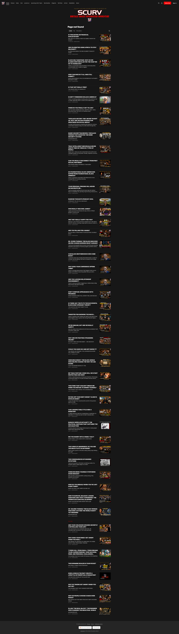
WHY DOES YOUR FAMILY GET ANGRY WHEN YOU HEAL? (81, 538)
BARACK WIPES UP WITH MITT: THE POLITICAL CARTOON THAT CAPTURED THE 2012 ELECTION (83, 424)
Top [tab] (74, 30)
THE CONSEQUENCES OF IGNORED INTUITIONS (79, 460)
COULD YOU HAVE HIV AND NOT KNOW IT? (82, 349)
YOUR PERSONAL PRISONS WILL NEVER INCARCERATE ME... (81, 187)
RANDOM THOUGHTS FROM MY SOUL (80, 199)
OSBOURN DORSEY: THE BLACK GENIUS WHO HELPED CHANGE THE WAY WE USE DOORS (82, 362)
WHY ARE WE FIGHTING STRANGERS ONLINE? (80, 339)
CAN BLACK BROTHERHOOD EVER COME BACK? (81, 255)
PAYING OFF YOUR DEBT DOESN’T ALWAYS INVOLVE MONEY (82, 398)
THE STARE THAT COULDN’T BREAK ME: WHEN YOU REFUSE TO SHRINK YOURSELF (82, 386)
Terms (92, 624)
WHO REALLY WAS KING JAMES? (79, 209)
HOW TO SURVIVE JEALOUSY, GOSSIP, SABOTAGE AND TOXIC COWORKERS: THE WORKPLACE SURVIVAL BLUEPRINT (82, 497)
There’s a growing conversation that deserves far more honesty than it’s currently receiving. (81, 178)
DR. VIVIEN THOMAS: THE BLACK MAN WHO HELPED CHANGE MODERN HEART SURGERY (83, 242)
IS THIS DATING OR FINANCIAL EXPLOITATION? (78, 35)
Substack (82, 631)
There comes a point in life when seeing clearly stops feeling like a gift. (82, 451)
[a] (105, 37)
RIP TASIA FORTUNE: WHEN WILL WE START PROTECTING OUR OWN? (83, 374)
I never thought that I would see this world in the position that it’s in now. (82, 401)
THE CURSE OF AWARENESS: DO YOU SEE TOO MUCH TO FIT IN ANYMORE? (82, 447)
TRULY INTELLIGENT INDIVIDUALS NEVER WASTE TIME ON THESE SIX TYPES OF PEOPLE (82, 148)
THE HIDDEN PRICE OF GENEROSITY (77, 89)
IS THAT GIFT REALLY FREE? (77, 87)
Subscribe (167, 3)
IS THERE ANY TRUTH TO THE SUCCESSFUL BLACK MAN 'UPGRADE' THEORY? (82, 304)
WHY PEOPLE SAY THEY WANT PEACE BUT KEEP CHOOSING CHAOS (82, 600)
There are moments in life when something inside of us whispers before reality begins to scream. (81, 463)
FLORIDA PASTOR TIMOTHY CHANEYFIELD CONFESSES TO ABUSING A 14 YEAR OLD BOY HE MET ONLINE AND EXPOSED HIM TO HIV (82, 414)
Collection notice (99, 624)
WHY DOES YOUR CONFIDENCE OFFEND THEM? (81, 267)
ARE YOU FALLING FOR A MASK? (79, 230)
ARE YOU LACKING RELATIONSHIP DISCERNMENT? (79, 280)
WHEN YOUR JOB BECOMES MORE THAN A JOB (79, 501)
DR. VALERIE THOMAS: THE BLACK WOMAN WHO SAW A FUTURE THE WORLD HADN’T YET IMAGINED (82, 510)
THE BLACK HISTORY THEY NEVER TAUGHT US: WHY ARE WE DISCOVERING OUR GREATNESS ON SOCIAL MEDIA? (82, 120)
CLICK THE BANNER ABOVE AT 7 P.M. (77, 365)
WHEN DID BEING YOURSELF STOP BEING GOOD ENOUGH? (82, 473)
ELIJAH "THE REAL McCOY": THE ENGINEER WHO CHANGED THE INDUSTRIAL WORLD (82, 609)
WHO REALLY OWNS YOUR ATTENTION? (78, 565)
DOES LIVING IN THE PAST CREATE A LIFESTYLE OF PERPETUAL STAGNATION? (82, 574)
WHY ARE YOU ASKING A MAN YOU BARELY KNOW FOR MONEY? (81, 39)
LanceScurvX (77, 41)
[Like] (69, 43)
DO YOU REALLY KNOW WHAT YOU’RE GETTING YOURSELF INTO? (82, 233)
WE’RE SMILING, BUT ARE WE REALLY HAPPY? (80, 326)
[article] (89, 39)
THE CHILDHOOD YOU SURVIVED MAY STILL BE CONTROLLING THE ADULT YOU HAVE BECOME (79, 529)
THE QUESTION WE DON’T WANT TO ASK (78, 307)
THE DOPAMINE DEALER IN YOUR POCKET (82, 563)
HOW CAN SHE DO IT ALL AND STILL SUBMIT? (80, 75)
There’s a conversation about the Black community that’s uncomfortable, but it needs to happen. (81, 66)
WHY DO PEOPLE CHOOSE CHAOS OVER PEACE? (81, 596)
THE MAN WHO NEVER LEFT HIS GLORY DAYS (79, 577)
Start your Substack (86, 627)
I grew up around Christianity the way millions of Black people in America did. (81, 211)
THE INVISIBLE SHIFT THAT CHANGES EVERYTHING (80, 588)
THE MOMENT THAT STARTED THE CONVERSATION (80, 389)
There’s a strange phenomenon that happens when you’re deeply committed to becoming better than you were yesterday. (82, 271)
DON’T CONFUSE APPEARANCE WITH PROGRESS (80, 293)
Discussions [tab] (79, 30)
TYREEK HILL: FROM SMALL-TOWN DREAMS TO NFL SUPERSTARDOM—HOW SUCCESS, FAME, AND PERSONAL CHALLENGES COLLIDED (83, 552)
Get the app (96, 627)
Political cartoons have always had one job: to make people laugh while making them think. (82, 428)
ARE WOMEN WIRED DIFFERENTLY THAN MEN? (79, 164)
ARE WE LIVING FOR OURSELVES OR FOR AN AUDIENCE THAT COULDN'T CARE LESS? (83, 329)
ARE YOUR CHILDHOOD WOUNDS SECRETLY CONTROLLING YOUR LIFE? (83, 526)
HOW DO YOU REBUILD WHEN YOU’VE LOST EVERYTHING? (82, 485)
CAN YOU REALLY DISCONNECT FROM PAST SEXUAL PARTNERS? (83, 161)
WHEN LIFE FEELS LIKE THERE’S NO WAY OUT (79, 488)
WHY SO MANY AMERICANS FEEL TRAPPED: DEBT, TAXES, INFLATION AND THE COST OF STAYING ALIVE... (82, 110)
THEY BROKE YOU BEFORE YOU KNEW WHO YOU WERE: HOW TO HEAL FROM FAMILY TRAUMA (81, 542)
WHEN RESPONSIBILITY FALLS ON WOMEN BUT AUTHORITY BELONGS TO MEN (82, 79)
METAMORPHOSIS (72, 138)
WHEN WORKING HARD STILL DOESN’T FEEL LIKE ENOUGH (82, 295)
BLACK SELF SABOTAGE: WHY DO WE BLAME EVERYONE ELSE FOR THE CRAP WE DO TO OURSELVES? (82, 62)
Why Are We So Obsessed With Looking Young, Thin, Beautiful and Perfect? (81, 476)
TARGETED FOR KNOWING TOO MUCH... (81, 314)
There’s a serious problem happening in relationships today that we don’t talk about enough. (82, 283)
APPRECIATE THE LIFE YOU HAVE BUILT (77, 201)
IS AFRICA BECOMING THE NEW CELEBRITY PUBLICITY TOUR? (81, 51)
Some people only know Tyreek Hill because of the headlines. (83, 556)
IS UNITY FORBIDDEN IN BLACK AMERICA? (82, 97)
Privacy (88, 624)
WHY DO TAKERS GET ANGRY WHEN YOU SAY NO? (82, 585)
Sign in (174, 3)
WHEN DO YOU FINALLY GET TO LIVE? (80, 108)
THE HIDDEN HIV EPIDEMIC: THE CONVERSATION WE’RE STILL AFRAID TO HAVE (81, 351)
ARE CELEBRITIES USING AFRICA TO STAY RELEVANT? (82, 48)
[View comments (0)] (78, 43)
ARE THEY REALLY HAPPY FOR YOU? (80, 219)
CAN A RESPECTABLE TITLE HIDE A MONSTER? (80, 410)
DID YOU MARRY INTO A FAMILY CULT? (81, 437)
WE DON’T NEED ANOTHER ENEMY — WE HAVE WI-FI (81, 341)
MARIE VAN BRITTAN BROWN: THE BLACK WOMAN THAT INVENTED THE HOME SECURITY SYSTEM (82, 135)
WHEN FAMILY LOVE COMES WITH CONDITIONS (80, 438)
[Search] (158, 3)
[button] (7, 3)
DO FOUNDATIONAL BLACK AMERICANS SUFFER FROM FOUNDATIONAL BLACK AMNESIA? (81, 173)
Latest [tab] (70, 30)
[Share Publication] (161, 3)
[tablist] (75, 30)
